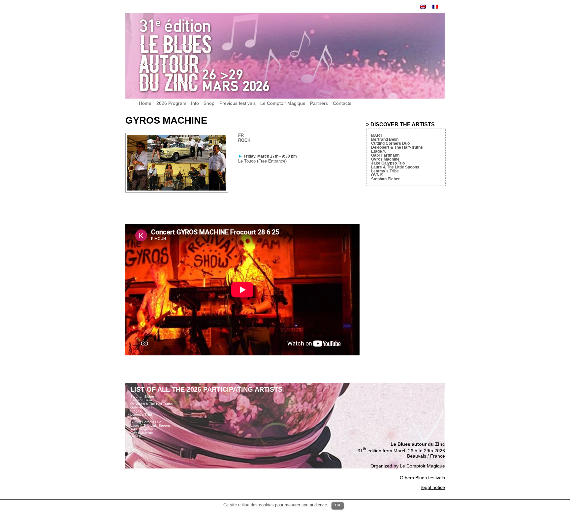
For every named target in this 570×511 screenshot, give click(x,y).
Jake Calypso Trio (388, 163)
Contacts (342, 103)
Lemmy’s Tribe (385, 171)
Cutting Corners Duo (390, 143)
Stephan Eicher (385, 179)
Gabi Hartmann (385, 155)
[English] (423, 7)
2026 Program (171, 103)
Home (145, 103)
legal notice (433, 487)
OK (337, 505)
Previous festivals (237, 103)
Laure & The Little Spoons (395, 167)
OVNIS (377, 175)
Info (195, 103)
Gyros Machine (385, 159)
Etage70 (379, 151)
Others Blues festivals (422, 477)
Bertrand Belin (384, 139)
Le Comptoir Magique (282, 103)
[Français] (435, 7)
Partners (319, 103)
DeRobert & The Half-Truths (397, 147)
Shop (209, 103)
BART (376, 135)
